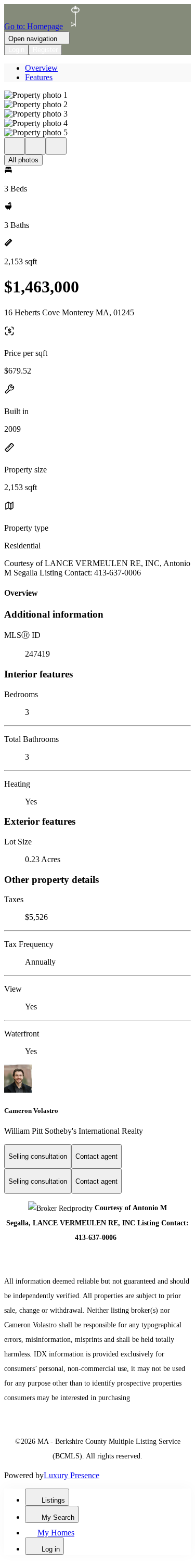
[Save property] (35, 146)
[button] (97, 95)
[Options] (14, 146)
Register (45, 50)
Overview (41, 67)
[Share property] (56, 146)
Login (16, 50)
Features (39, 77)
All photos (23, 160)
